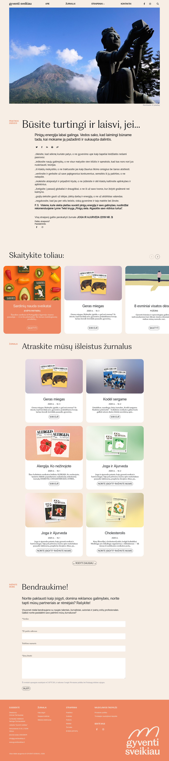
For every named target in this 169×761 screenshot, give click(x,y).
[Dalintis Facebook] (42, 147)
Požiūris (69, 720)
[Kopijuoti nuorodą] (57, 147)
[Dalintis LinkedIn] (47, 147)
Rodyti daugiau (84, 563)
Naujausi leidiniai (43, 716)
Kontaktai (126, 4)
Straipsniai (97, 4)
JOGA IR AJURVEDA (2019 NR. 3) (95, 217)
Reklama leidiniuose (44, 720)
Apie (47, 4)
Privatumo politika (76, 682)
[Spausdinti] (52, 147)
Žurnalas (69, 727)
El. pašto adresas (29, 631)
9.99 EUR (93, 328)
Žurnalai (70, 4)
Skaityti (32, 328)
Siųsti (26, 688)
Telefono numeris (29, 643)
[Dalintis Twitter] (37, 147)
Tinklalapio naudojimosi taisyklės (106, 716)
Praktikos (14, 121)
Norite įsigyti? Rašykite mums (115, 483)
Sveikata (69, 716)
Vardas (25, 619)
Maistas (68, 724)
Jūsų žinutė (27, 655)
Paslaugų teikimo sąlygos (95, 682)
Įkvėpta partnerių (72, 731)
